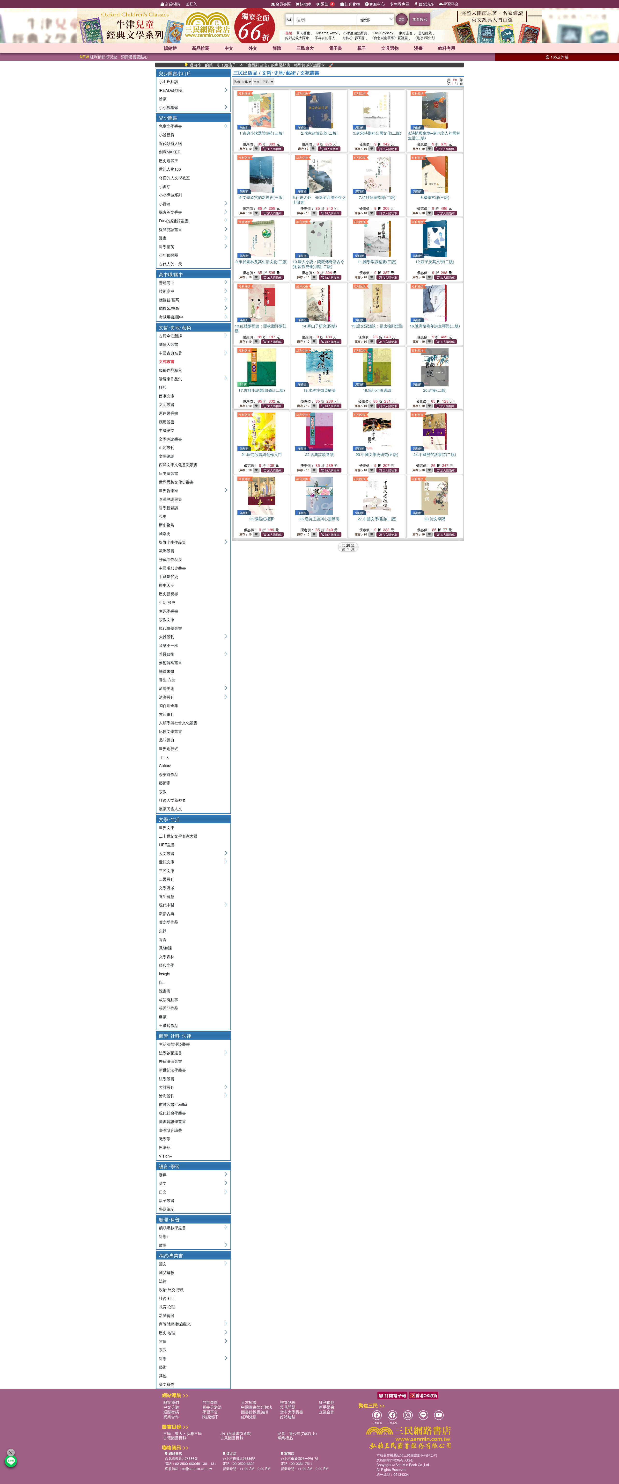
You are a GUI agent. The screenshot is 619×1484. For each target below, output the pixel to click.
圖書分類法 (212, 1407)
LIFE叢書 (167, 844)
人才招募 (249, 1402)
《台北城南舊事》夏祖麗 (389, 37)
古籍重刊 (166, 714)
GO (402, 19)
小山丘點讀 (168, 81)
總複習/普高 (169, 300)
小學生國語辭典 (355, 32)
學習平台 (451, 4)
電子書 (335, 48)
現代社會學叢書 (172, 1113)
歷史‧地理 (167, 1332)
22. (319, 454)
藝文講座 (426, 4)
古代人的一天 (170, 264)
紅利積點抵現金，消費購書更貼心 (114, 56)
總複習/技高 (169, 308)
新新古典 (166, 913)
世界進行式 (168, 748)
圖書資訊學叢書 (172, 1121)
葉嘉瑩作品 (168, 922)
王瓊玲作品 (168, 1025)
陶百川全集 (168, 705)
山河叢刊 (166, 447)
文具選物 (390, 48)
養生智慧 (166, 896)
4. (434, 135)
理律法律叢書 (170, 1061)
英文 (163, 1183)
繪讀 (163, 98)
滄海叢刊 (166, 697)
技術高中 (166, 291)
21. (262, 454)
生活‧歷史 (167, 602)
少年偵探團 (168, 255)
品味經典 (166, 740)
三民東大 (305, 48)
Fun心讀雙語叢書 (174, 221)
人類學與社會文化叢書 (178, 722)
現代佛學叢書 (170, 628)
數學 (163, 1245)
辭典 (163, 1174)
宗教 (163, 791)
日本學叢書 (168, 473)
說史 (163, 516)
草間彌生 (303, 32)
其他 (163, 1375)
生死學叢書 (168, 611)
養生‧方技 (167, 679)
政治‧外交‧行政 (171, 1289)
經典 (163, 387)
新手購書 (326, 1407)
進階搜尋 (419, 19)
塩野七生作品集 (172, 542)
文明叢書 (166, 404)
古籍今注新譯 (170, 336)
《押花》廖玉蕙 (353, 37)
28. (434, 518)
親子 (361, 48)
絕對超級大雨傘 (297, 37)
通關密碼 (171, 1412)
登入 (193, 4)
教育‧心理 (167, 1307)
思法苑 (164, 1147)
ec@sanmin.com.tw (197, 1468)
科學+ (164, 1236)
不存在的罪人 (325, 37)
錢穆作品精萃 (170, 370)
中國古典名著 (170, 353)
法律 (163, 1281)
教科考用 (446, 48)
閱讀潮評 (210, 1416)
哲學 (163, 1341)
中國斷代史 (168, 576)
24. (434, 454)
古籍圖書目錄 (174, 1438)
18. (319, 390)
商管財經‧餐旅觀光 (175, 1324)
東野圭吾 (406, 32)
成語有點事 (168, 999)
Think (164, 757)
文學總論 (166, 456)
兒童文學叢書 (170, 126)
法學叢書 (166, 1078)
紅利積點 (326, 1402)
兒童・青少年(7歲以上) (297, 1433)
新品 (200, 48)
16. (435, 326)
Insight (164, 974)
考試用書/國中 (171, 317)
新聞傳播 (166, 1315)
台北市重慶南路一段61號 (299, 1458)
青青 (163, 939)
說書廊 (164, 991)
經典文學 (166, 965)
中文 (229, 48)
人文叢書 (166, 853)
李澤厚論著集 (170, 499)
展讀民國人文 (170, 808)
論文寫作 (166, 1384)
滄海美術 (166, 688)
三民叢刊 (166, 879)
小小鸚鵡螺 (168, 107)
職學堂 (164, 1139)
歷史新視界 (168, 593)
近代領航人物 (170, 143)
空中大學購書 (291, 1412)
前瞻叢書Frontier (173, 1104)
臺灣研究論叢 (170, 1130)
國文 (163, 1264)
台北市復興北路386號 (181, 1458)
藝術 (163, 1367)
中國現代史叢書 (172, 568)
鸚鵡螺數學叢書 (172, 1228)
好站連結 (287, 1416)
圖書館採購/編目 (255, 1412)
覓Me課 (165, 948)
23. (377, 454)
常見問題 (287, 1407)
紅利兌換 (352, 4)
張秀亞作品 (168, 1008)
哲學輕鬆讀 (168, 507)
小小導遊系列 (170, 195)
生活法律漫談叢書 (174, 1044)
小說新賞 (166, 135)
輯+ (162, 982)
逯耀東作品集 (170, 379)
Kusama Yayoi (327, 32)
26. (319, 518)
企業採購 (172, 4)
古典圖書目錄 (231, 1438)
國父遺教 (166, 1272)
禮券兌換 (287, 1402)
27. (377, 518)
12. (434, 261)
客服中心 (377, 4)
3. (377, 133)
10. (318, 264)
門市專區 (210, 1402)
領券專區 (401, 4)
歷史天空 (166, 585)
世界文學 (166, 827)
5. (261, 197)
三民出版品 (245, 72)
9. (261, 261)
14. (319, 326)
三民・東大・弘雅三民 (182, 1433)
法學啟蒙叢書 (170, 1053)
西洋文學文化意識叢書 (178, 464)
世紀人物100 (170, 169)
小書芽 (164, 186)
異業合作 (171, 1416)
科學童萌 (166, 246)
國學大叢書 (168, 344)
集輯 (163, 931)
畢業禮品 (285, 1438)
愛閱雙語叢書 (170, 229)
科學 (163, 1358)
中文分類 (171, 1407)
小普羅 (164, 203)
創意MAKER (170, 152)
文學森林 (166, 956)
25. (261, 518)
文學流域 (166, 887)
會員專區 (283, 4)
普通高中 (166, 282)
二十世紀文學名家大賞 (178, 836)
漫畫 (418, 48)
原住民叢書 (168, 413)
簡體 (277, 48)
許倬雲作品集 (170, 559)
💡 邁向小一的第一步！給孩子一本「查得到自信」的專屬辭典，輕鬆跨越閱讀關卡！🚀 (222, 65)
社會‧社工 (167, 1298)
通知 (327, 4)
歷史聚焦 (166, 525)
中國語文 (166, 430)
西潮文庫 (166, 396)
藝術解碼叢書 (170, 662)
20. (434, 390)
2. (319, 133)
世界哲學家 (168, 490)
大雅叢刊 (166, 636)
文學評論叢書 (170, 439)
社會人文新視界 (172, 800)
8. (434, 197)
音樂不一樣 (168, 645)
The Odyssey (383, 32)
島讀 (163, 1017)
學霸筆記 (166, 1209)
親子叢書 (166, 1200)
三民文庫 (166, 870)
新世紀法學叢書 (172, 1070)
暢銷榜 (170, 48)
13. (261, 328)
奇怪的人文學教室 (174, 178)
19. (377, 390)
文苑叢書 (166, 361)
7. (377, 197)
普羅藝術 (166, 654)
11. (377, 261)
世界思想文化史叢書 (176, 482)
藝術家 (164, 783)
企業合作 (326, 1412)
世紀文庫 (166, 862)
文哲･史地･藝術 (279, 72)
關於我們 (171, 1402)
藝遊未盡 (166, 671)
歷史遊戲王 (168, 160)
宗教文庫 (166, 619)
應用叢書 (166, 422)
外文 (253, 48)
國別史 (164, 533)
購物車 (306, 4)
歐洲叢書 (166, 550)
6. (319, 200)
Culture (165, 765)
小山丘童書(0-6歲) (235, 1433)
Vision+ (165, 1156)
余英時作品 (168, 774)
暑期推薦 (425, 32)
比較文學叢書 (170, 731)
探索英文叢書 (170, 212)
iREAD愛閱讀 (171, 90)
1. (261, 133)
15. (377, 326)
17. (261, 390)
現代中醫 (166, 905)
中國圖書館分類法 (256, 1407)
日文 (163, 1192)
